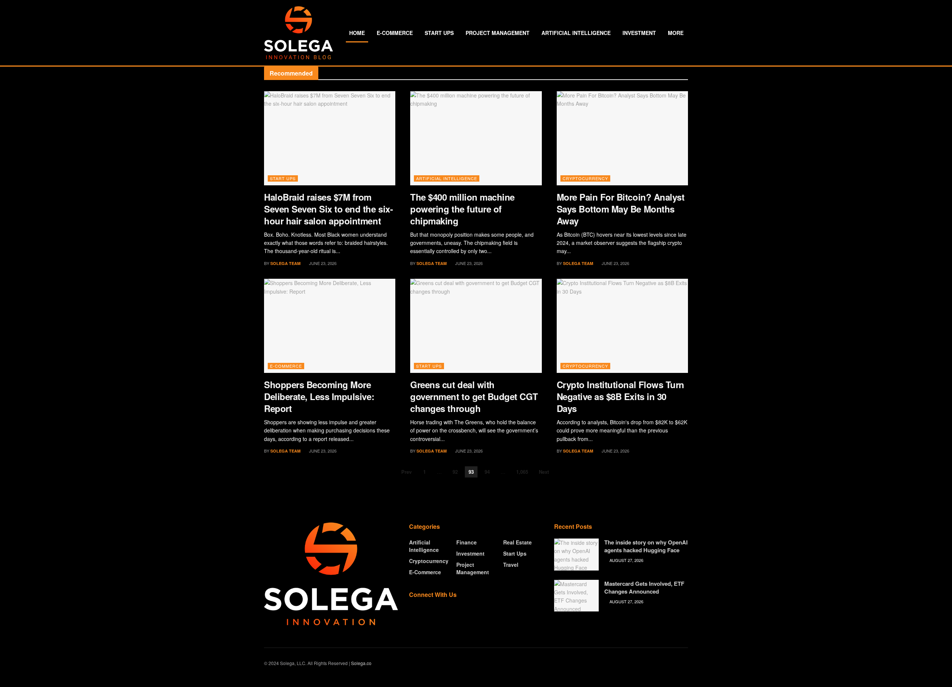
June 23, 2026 (322, 263)
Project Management (498, 32)
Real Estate (517, 542)
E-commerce (395, 32)
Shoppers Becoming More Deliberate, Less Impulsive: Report (319, 396)
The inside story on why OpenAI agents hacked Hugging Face (646, 546)
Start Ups (439, 32)
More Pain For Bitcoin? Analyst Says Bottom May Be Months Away (621, 209)
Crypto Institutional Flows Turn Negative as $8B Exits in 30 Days (620, 396)
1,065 (522, 471)
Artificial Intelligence (576, 32)
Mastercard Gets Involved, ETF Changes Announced (644, 587)
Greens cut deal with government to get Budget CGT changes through (474, 396)
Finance (466, 542)
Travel (510, 564)
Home (357, 32)
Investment (639, 32)
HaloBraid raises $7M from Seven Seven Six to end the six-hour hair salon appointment (328, 209)
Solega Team (285, 263)
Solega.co (361, 663)
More (676, 32)
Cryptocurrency (585, 178)
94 (487, 471)
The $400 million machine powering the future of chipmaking (462, 209)
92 (455, 471)
